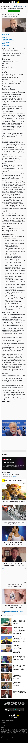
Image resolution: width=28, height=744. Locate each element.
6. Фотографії (5, 42)
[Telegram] (8, 703)
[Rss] (5, 703)
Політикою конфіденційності (19, 6)
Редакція (3, 725)
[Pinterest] (23, 703)
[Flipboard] (19, 703)
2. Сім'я (4, 36)
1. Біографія (5, 34)
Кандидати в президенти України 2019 (12, 612)
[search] (1, 1)
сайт (9, 474)
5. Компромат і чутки (8, 40)
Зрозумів (14, 11)
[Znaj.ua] (14, 1)
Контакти (3, 727)
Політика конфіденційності (7, 720)
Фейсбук (15, 476)
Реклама (3, 722)
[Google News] (15, 703)
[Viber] (12, 703)
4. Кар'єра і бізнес (7, 39)
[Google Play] (19, 709)
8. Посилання (5, 45)
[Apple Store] (9, 709)
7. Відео (4, 44)
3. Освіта (4, 37)
